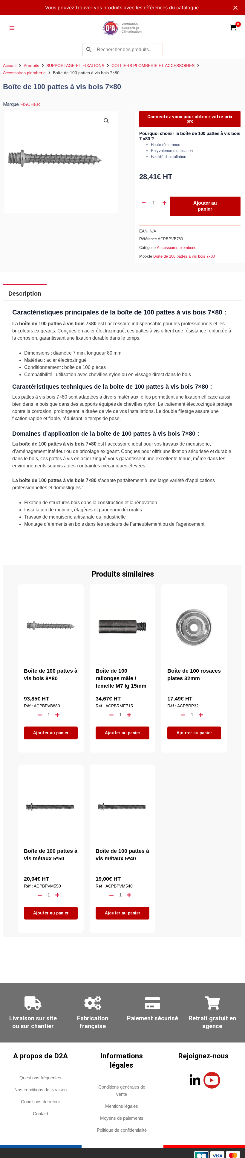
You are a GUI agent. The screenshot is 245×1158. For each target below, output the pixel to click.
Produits (31, 65)
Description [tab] (24, 293)
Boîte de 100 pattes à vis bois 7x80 (184, 256)
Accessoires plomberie (24, 72)
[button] (106, 121)
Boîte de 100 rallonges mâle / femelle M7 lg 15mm (121, 678)
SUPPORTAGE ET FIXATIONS (75, 65)
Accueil (9, 65)
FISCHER (30, 104)
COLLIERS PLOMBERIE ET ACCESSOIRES (153, 65)
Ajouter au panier (205, 206)
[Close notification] (235, 7)
